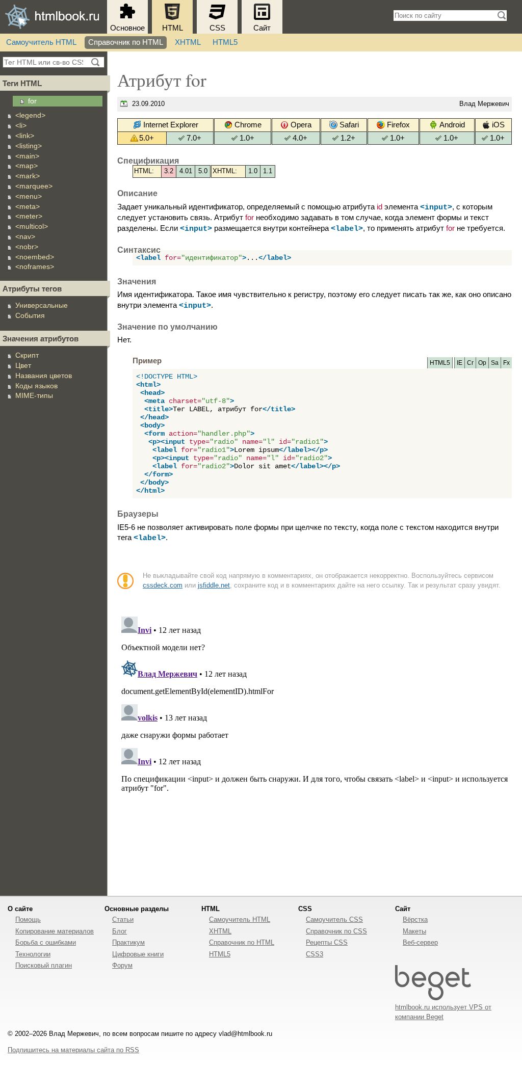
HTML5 (225, 42)
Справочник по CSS (336, 931)
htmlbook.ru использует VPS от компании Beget (443, 1012)
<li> (21, 125)
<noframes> (34, 266)
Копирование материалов (54, 931)
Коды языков (36, 386)
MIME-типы (34, 395)
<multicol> (31, 226)
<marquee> (34, 186)
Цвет (23, 365)
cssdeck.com (162, 585)
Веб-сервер (420, 942)
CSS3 (314, 954)
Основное (127, 28)
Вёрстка (415, 919)
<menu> (28, 196)
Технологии (32, 954)
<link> (24, 135)
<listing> (28, 146)
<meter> (28, 216)
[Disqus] (314, 739)
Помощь (28, 919)
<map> (26, 166)
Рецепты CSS (327, 942)
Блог (119, 931)
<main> (27, 156)
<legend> (30, 115)
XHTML (188, 42)
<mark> (27, 176)
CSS (217, 28)
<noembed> (34, 257)
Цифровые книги (138, 954)
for (32, 101)
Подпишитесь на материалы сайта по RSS (73, 1050)
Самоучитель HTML (41, 42)
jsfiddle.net (214, 585)
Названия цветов (43, 375)
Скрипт (27, 355)
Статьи (123, 919)
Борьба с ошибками (45, 942)
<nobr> (26, 247)
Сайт (262, 28)
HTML (172, 28)
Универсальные (41, 305)
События (30, 315)
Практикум (128, 942)
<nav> (25, 236)
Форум (122, 965)
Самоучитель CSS (334, 919)
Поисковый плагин (43, 965)
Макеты (414, 931)
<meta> (27, 206)
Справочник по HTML (125, 42)
